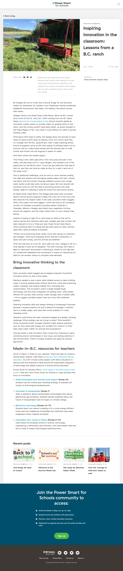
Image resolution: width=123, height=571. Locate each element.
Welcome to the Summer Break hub (47, 469)
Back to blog (10, 16)
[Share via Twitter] (31, 77)
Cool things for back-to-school (22, 469)
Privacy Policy (57, 558)
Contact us (69, 558)
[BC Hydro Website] (49, 552)
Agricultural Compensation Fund (33, 121)
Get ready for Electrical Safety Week (73, 469)
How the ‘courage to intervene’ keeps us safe (97, 470)
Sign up (61, 535)
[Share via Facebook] (27, 77)
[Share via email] (24, 77)
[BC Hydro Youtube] (78, 552)
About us (81, 558)
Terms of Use (43, 558)
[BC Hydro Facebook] (60, 552)
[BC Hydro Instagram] (72, 552)
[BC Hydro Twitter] (66, 552)
